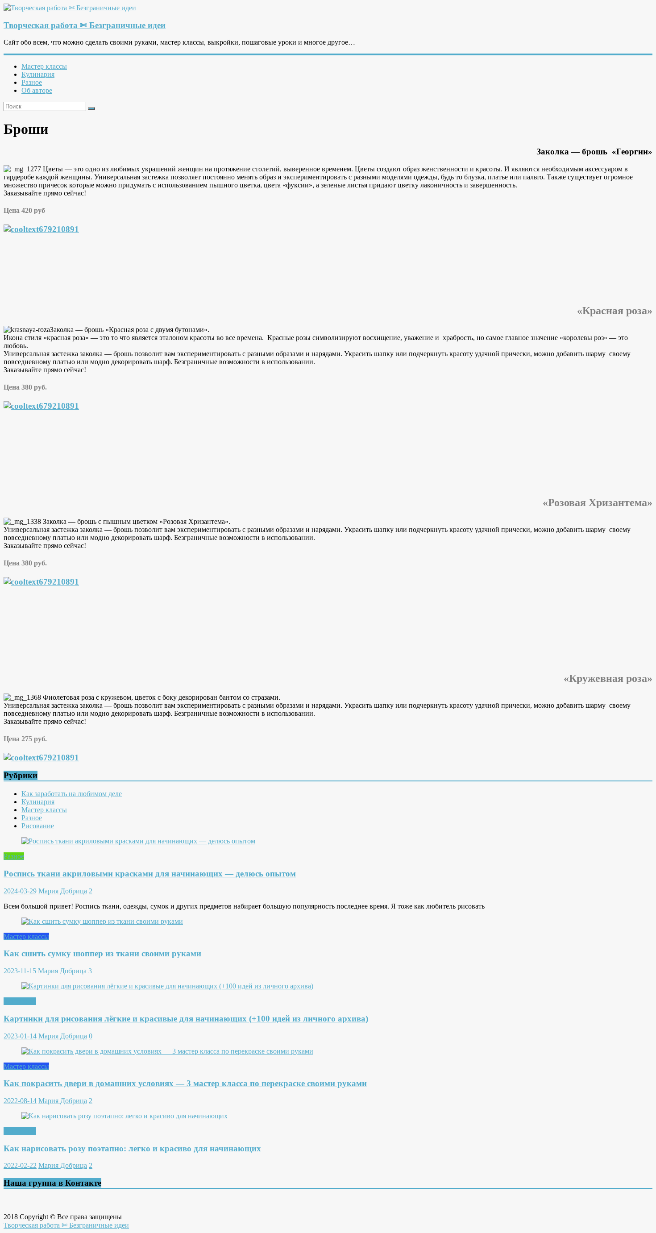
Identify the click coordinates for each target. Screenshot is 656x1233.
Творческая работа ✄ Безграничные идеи (85, 25)
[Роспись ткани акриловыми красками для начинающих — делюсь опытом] (138, 841)
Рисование (37, 826)
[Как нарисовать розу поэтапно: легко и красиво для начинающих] (124, 1116)
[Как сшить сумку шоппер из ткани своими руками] (102, 921)
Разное (31, 82)
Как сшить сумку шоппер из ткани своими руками (102, 953)
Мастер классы (44, 66)
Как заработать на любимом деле (71, 793)
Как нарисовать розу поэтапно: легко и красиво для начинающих (132, 1148)
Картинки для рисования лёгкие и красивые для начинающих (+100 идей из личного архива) (186, 1018)
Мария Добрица (62, 891)
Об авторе (36, 90)
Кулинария (37, 74)
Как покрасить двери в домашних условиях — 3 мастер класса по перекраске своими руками (185, 1083)
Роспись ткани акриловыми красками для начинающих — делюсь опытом (150, 873)
